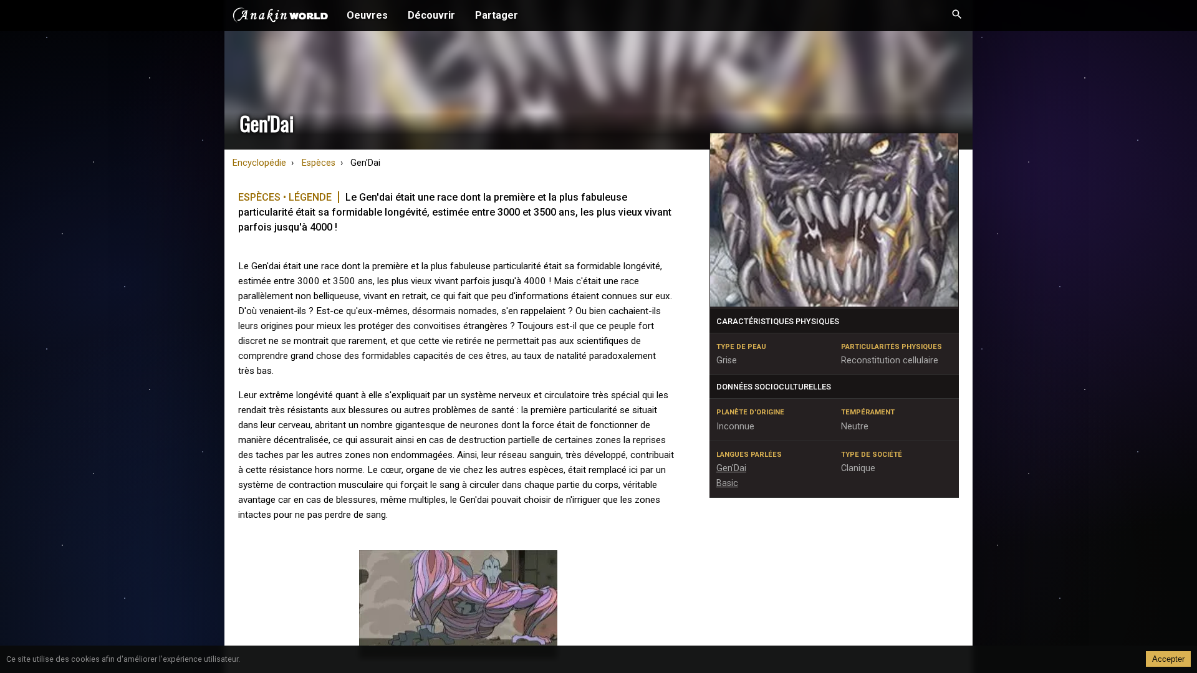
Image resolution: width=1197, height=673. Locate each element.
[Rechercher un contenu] (957, 15)
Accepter (1168, 659)
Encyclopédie (259, 163)
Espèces (318, 163)
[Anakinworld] (280, 16)
